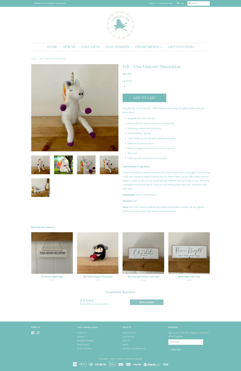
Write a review (146, 302)
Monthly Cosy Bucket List (134, 348)
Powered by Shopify (133, 359)
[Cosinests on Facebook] (32, 333)
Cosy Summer (117, 47)
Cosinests (120, 359)
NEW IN (69, 47)
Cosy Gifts (90, 47)
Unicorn (157, 158)
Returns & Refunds (85, 340)
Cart (182, 3)
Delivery (80, 337)
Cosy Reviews (128, 337)
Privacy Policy (83, 345)
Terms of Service (84, 348)
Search (125, 345)
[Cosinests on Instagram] (37, 333)
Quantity (127, 81)
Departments (147, 47)
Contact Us (82, 333)
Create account (166, 3)
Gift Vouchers (181, 47)
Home (52, 47)
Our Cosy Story (129, 333)
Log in (152, 3)
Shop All (126, 340)
